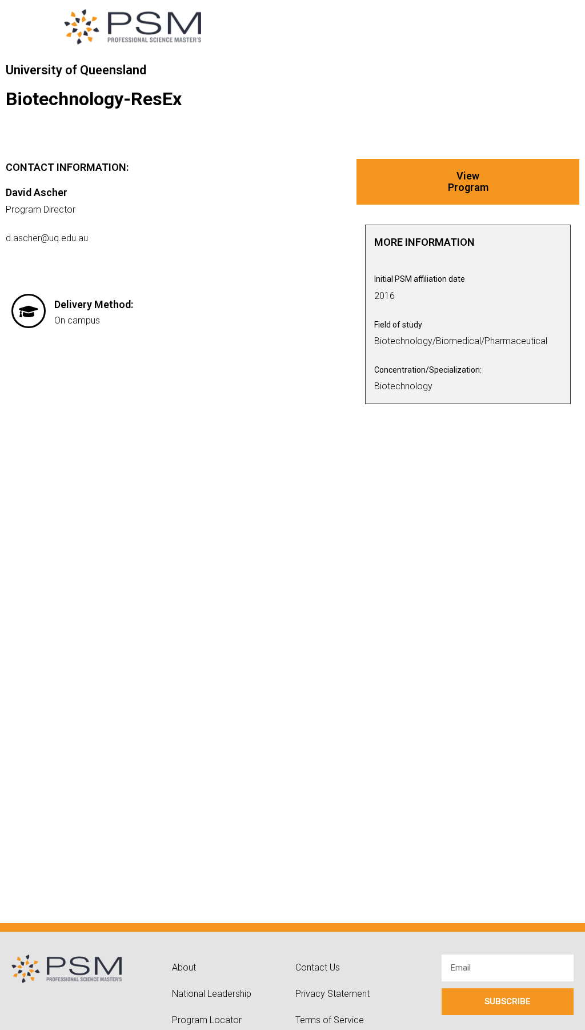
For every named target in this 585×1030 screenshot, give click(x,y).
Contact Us (317, 967)
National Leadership (211, 993)
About (184, 967)
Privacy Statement (332, 993)
